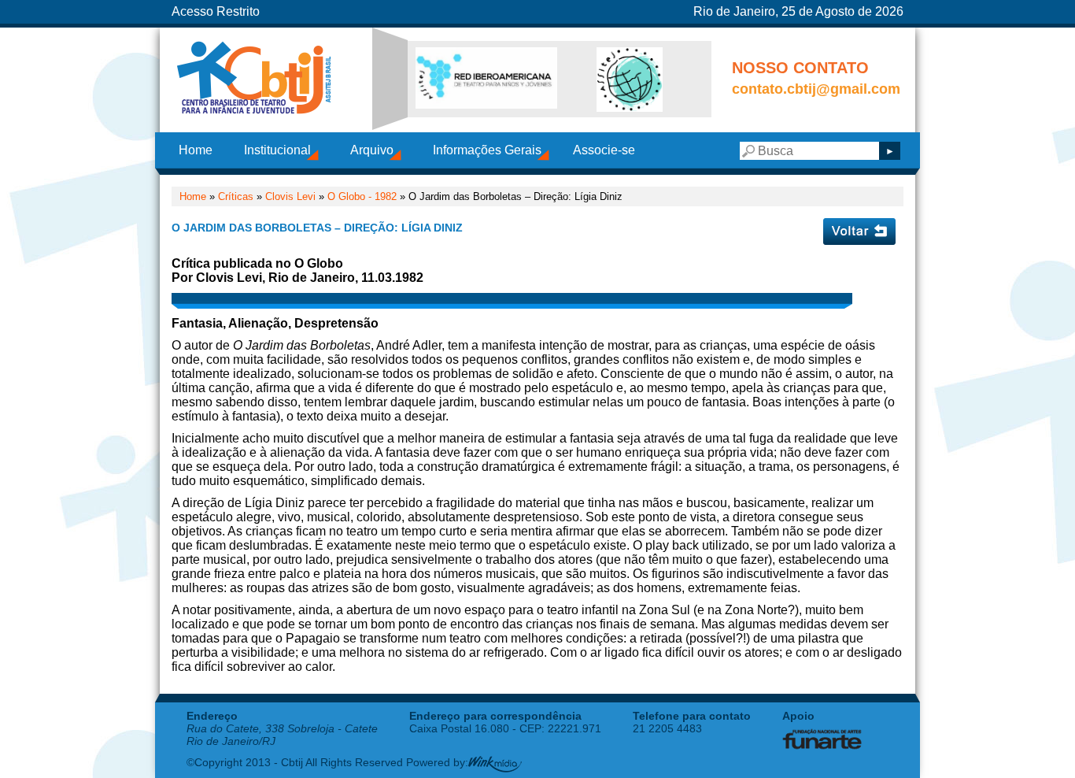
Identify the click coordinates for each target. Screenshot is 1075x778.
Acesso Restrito (216, 11)
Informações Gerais (487, 150)
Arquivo (371, 150)
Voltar (859, 231)
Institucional (277, 150)
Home (195, 150)
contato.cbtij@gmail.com (816, 89)
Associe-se (604, 150)
